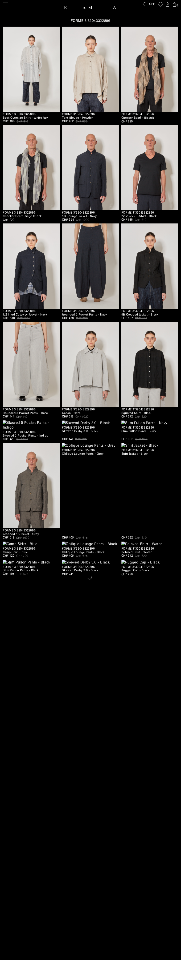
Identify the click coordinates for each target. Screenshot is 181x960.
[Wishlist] (160, 4)
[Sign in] (167, 4)
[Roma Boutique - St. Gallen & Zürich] (90, 7)
